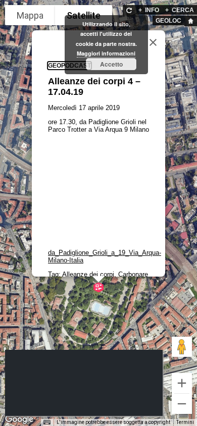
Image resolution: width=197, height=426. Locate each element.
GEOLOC (168, 20)
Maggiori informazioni (106, 53)
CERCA (179, 10)
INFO (148, 10)
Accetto (111, 64)
